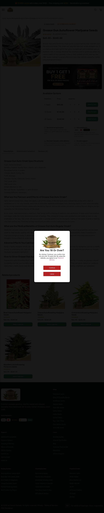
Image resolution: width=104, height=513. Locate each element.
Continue (52, 268)
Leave (52, 274)
